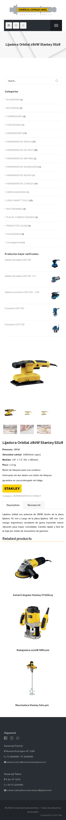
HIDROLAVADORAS (16, 192)
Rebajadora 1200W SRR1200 (33, 650)
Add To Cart (33, 586)
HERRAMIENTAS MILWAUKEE (21, 166)
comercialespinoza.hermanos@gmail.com (29, 790)
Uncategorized (14, 242)
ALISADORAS (13, 99)
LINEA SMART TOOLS (17, 200)
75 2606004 (12, 756)
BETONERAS (12, 107)
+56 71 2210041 (14, 784)
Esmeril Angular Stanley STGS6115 (33, 595)
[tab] (12, 505)
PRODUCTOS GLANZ (17, 225)
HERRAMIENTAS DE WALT (19, 149)
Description (13, 505)
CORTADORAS (13, 124)
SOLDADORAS (13, 233)
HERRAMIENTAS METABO (19, 158)
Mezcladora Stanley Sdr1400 (32, 705)
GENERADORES (14, 133)
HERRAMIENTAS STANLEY (19, 183)
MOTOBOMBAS (14, 208)
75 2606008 (27, 756)
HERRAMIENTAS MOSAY (19, 175)
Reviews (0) (34, 505)
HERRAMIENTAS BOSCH (19, 141)
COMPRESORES (14, 116)
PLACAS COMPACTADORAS (20, 217)
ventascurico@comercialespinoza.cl (26, 762)
